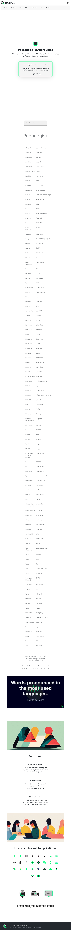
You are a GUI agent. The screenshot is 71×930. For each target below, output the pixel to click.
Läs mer (46, 65)
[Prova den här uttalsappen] (35, 692)
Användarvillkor (30, 70)
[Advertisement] (35, 24)
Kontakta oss (37, 927)
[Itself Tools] (35, 899)
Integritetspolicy (43, 70)
